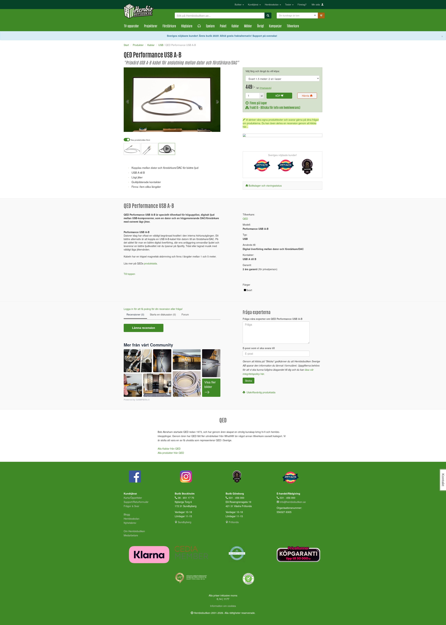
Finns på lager (258, 103)
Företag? (302, 4)
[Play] (130, 126)
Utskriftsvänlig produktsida (260, 392)
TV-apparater (131, 26)
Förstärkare (169, 26)
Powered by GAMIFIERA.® (137, 399)
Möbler (248, 26)
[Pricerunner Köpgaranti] (299, 554)
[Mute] (194, 126)
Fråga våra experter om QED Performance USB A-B (272, 319)
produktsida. (151, 263)
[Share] (206, 126)
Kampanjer (275, 26)
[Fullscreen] (200, 126)
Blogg (127, 514)
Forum (185, 314)
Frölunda (233, 522)
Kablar (235, 26)
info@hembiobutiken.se (293, 502)
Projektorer (150, 26)
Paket (223, 26)
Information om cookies (223, 606)
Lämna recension (143, 328)
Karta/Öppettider (133, 497)
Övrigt (260, 26)
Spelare (210, 26)
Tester (288, 4)
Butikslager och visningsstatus (265, 185)
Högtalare (186, 26)
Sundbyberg (184, 522)
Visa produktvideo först (140, 140)
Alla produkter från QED (171, 452)
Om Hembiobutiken (134, 531)
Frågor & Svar (131, 506)
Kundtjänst (253, 4)
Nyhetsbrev (130, 522)
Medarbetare (131, 535)
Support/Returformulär (136, 502)
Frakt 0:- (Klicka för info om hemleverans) (274, 108)
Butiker (238, 4)
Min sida (316, 4)
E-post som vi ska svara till (259, 348)
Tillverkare (293, 26)
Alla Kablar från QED (169, 448)
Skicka (248, 380)
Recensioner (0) (135, 314)
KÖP (278, 95)
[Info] (213, 126)
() (265, 88)
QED (245, 218)
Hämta (306, 95)
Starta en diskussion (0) (163, 314)
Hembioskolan (272, 4)
